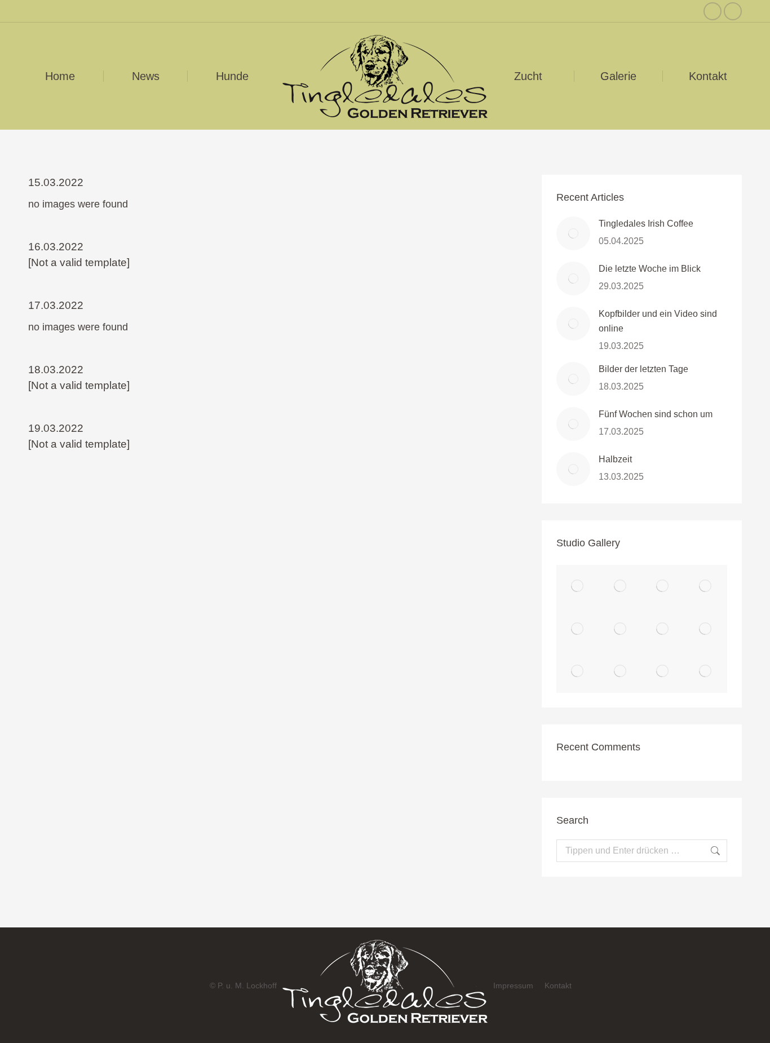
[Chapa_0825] (705, 672)
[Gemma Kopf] (620, 672)
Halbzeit (615, 459)
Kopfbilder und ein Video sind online (658, 321)
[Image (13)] (705, 586)
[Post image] (573, 233)
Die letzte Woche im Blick (650, 268)
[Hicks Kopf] (705, 629)
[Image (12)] (577, 629)
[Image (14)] (663, 586)
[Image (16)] (577, 586)
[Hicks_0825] (663, 629)
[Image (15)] (620, 586)
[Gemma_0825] (577, 672)
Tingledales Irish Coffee (646, 223)
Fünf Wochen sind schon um (656, 414)
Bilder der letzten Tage (643, 369)
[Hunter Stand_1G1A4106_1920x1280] (620, 629)
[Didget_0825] (663, 672)
